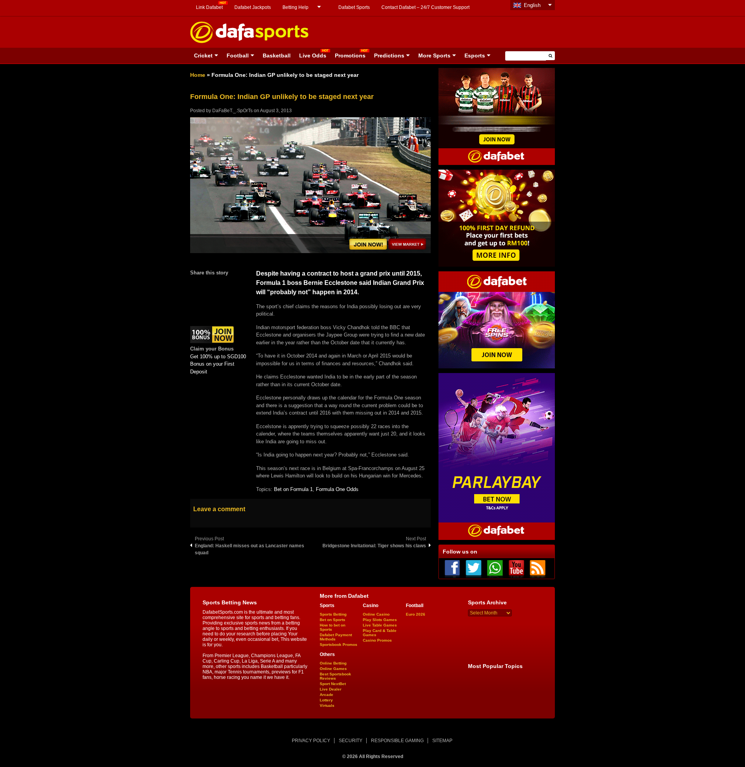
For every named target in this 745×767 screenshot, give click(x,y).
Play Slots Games (380, 620)
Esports (474, 55)
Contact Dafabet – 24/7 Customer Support (425, 7)
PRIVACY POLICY (311, 740)
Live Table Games (380, 625)
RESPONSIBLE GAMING (397, 740)
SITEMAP (442, 740)
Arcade (326, 694)
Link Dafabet (209, 7)
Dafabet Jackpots (252, 7)
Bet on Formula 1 (293, 489)
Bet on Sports (332, 620)
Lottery (326, 700)
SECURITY (350, 740)
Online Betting (333, 663)
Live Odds (312, 55)
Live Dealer (330, 689)
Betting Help (295, 7)
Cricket (203, 55)
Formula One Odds (337, 489)
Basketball (277, 55)
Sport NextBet (333, 684)
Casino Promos (377, 640)
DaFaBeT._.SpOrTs (232, 110)
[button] (550, 55)
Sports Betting (333, 614)
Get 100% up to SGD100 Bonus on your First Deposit (218, 364)
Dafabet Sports (354, 7)
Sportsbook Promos (338, 644)
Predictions (389, 55)
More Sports (434, 55)
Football (238, 55)
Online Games (333, 668)
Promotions (350, 55)
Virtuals (327, 705)
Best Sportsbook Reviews (335, 676)
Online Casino (376, 614)
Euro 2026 (415, 614)
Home (197, 75)
